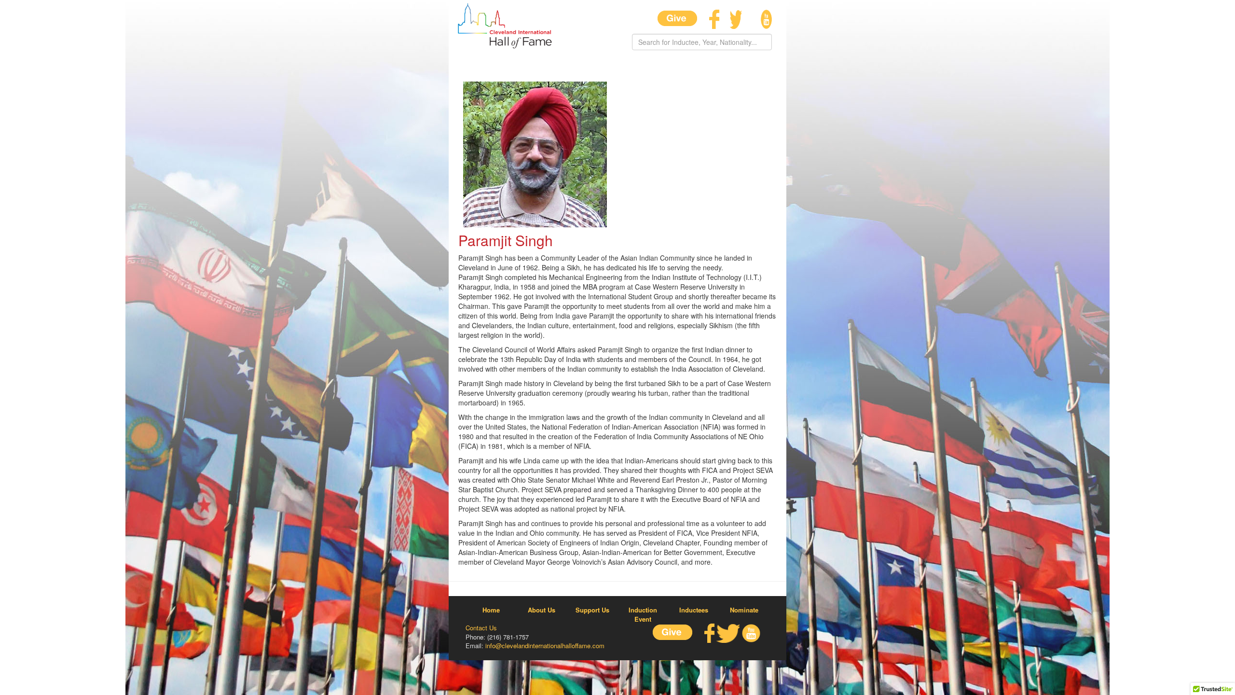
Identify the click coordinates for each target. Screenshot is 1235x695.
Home (491, 610)
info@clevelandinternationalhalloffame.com (544, 645)
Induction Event (643, 615)
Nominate (744, 610)
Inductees (693, 610)
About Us (541, 610)
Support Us (592, 610)
